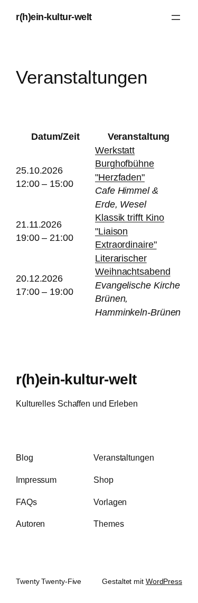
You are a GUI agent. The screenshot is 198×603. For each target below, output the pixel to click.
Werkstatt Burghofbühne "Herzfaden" (124, 164)
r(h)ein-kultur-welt (54, 17)
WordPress (164, 581)
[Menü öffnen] (175, 17)
